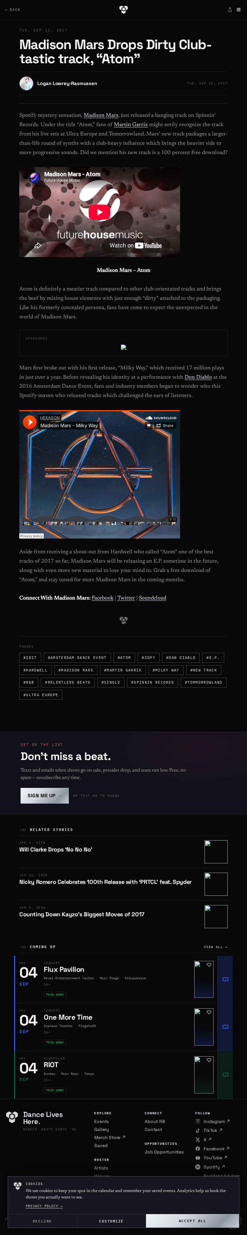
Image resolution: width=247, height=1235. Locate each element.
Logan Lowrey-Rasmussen (67, 83)
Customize (111, 1221)
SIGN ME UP (45, 795)
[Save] (209, 965)
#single (111, 682)
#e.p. (213, 657)
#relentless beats (67, 682)
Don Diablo (198, 377)
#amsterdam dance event (77, 657)
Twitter (126, 598)
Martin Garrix (131, 125)
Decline (42, 1221)
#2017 (30, 657)
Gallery (101, 1129)
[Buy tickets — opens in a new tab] (225, 979)
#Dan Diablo (181, 657)
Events (101, 1121)
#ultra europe (40, 695)
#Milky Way (166, 670)
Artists (101, 1168)
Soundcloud (152, 598)
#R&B (28, 682)
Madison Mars (101, 115)
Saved (100, 1145)
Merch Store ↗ (109, 1137)
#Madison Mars (76, 670)
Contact (153, 1129)
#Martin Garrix (123, 670)
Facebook (103, 598)
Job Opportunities (164, 1152)
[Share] (230, 10)
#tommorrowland (203, 682)
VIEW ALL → (216, 947)
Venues (102, 1176)
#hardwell (35, 670)
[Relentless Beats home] (123, 9)
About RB (155, 1121)
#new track (203, 670)
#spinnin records (152, 682)
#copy (148, 657)
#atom (124, 657)
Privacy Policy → (44, 1206)
